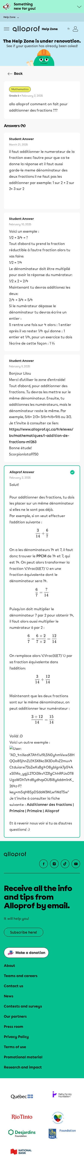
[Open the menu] (6, 29)
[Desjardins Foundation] (22, 1134)
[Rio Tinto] (22, 1118)
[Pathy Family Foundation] (62, 1097)
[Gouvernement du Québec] (22, 1097)
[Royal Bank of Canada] (62, 1134)
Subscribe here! (23, 932)
